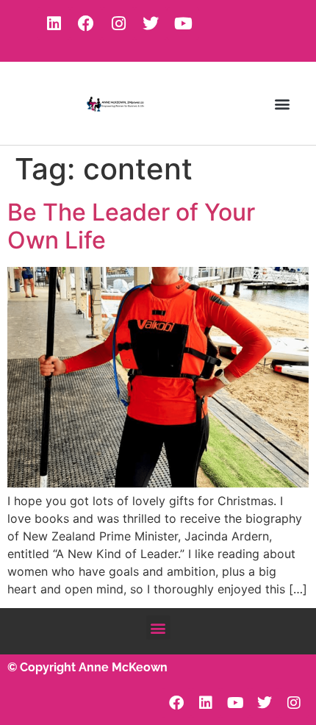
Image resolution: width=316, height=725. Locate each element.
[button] (282, 103)
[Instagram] (118, 23)
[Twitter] (150, 23)
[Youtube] (183, 23)
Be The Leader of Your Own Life (131, 226)
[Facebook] (86, 23)
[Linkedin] (53, 23)
